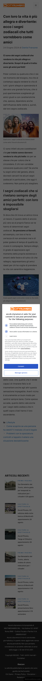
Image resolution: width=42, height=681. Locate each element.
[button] (21, 336)
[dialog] (21, 340)
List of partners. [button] (25, 348)
